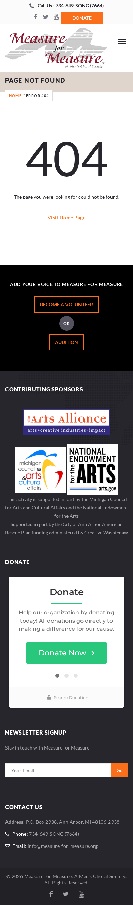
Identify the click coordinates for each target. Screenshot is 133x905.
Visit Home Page (66, 217)
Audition (66, 342)
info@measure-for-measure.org (63, 846)
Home (15, 95)
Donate (82, 18)
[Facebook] (35, 17)
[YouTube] (56, 17)
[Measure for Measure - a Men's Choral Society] (56, 50)
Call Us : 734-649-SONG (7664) (71, 6)
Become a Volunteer (66, 304)
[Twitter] (46, 17)
